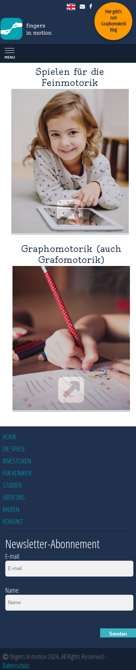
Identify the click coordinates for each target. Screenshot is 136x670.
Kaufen (11, 509)
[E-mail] (83, 6)
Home (10, 436)
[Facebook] (91, 6)
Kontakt (13, 521)
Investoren (17, 460)
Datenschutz (16, 665)
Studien (12, 485)
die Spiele (14, 448)
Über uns (14, 497)
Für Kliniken (17, 472)
